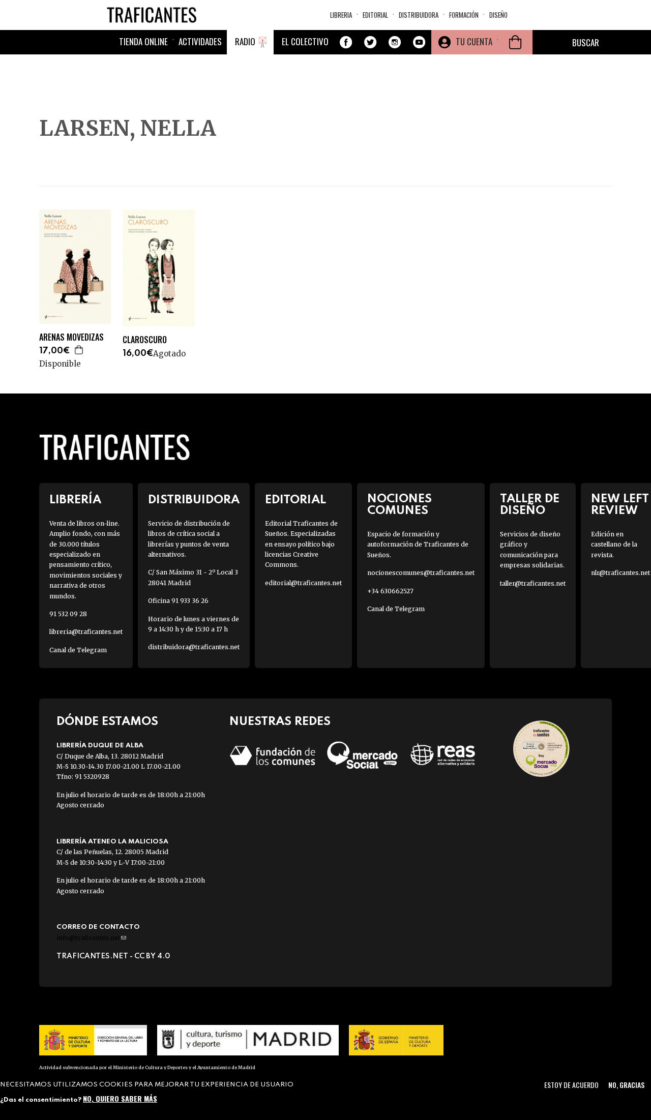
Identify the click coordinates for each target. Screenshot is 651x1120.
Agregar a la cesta (79, 349)
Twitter (370, 42)
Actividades (200, 41)
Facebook (346, 42)
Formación (464, 15)
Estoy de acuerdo (571, 1084)
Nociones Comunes (399, 505)
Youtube (419, 42)
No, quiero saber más (120, 1098)
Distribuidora (418, 15)
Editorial (375, 15)
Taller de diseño (529, 505)
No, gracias (626, 1084)
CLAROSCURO (145, 340)
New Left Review (620, 505)
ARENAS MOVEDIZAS (71, 337)
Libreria (341, 15)
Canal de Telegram (78, 650)
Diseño (498, 15)
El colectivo (305, 41)
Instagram (394, 42)
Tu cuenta (474, 41)
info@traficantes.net (91, 938)
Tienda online (143, 41)
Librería (75, 500)
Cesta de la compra (515, 42)
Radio (245, 41)
